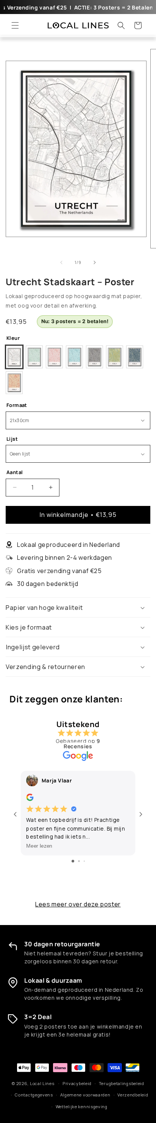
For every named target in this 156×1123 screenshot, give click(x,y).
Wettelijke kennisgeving (82, 1106)
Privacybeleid (77, 1083)
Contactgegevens (34, 1095)
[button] (15, 25)
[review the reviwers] (29, 798)
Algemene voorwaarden (85, 1095)
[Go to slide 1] (73, 861)
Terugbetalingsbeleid (121, 1083)
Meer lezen (39, 846)
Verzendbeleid (132, 1095)
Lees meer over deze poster (78, 904)
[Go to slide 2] (79, 861)
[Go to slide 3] (84, 861)
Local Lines (42, 1083)
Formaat (16, 405)
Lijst (12, 438)
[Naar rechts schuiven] (94, 262)
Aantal (14, 472)
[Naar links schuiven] (61, 262)
